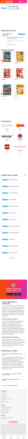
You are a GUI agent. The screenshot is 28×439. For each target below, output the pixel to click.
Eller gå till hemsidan (11, 44)
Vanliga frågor (3, 392)
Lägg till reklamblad (4, 401)
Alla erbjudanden (4, 395)
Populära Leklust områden (9, 175)
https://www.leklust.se (7, 346)
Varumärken (3, 397)
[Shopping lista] (22, 2)
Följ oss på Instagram (5, 410)
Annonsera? (3, 394)
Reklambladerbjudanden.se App (7, 398)
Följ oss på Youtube (5, 411)
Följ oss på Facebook (5, 408)
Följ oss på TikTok (4, 413)
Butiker (4, 4)
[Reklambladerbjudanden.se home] (9, 1)
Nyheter (2, 403)
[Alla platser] (25, 175)
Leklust (8, 4)
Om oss (2, 400)
